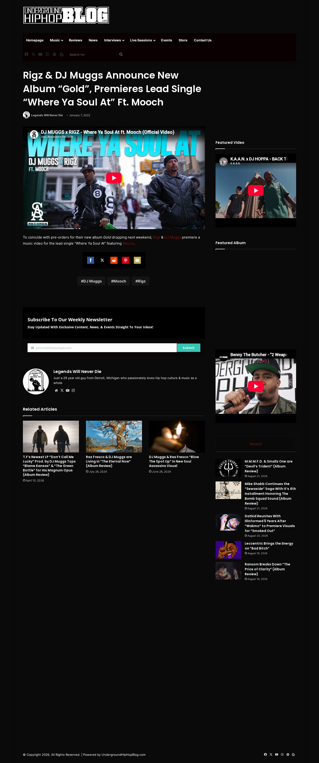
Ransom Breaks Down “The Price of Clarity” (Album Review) (267, 569)
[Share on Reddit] (113, 260)
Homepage (34, 40)
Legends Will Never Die (47, 115)
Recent (256, 444)
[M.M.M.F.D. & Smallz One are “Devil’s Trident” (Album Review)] (228, 468)
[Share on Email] (137, 260)
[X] (62, 390)
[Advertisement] (206, 15)
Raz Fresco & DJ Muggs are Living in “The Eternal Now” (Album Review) (109, 461)
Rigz (156, 237)
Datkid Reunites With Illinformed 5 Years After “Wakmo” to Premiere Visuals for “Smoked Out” (270, 523)
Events (166, 40)
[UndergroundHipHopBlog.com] (66, 15)
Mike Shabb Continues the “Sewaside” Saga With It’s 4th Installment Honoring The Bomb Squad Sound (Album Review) (270, 493)
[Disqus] (114, 553)
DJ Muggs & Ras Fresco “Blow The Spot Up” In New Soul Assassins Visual (174, 461)
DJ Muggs (172, 237)
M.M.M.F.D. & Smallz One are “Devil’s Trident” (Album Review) (269, 466)
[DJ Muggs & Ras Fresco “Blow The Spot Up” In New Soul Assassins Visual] (177, 436)
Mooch (128, 243)
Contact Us (203, 40)
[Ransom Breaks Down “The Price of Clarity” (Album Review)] (228, 570)
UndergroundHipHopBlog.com (123, 754)
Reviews (75, 40)
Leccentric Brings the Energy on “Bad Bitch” (269, 546)
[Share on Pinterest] (125, 260)
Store (183, 40)
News (93, 40)
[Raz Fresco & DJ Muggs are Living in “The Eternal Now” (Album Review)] (114, 436)
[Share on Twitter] (102, 260)
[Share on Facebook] (90, 260)
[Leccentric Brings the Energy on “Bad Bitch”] (228, 550)
